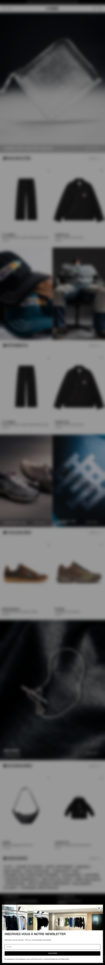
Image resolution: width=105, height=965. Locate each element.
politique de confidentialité (59, 959)
